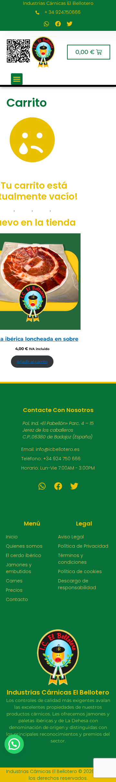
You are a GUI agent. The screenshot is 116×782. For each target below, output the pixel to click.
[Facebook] (58, 24)
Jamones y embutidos (19, 568)
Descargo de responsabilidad (77, 584)
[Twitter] (69, 24)
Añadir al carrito (32, 361)
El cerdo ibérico (23, 555)
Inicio (12, 537)
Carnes (14, 581)
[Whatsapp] (46, 24)
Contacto (17, 599)
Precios (14, 590)
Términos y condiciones (72, 558)
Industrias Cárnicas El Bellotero (58, 3)
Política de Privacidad (83, 546)
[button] (17, 79)
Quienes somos (24, 546)
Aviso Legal (71, 537)
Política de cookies (80, 571)
